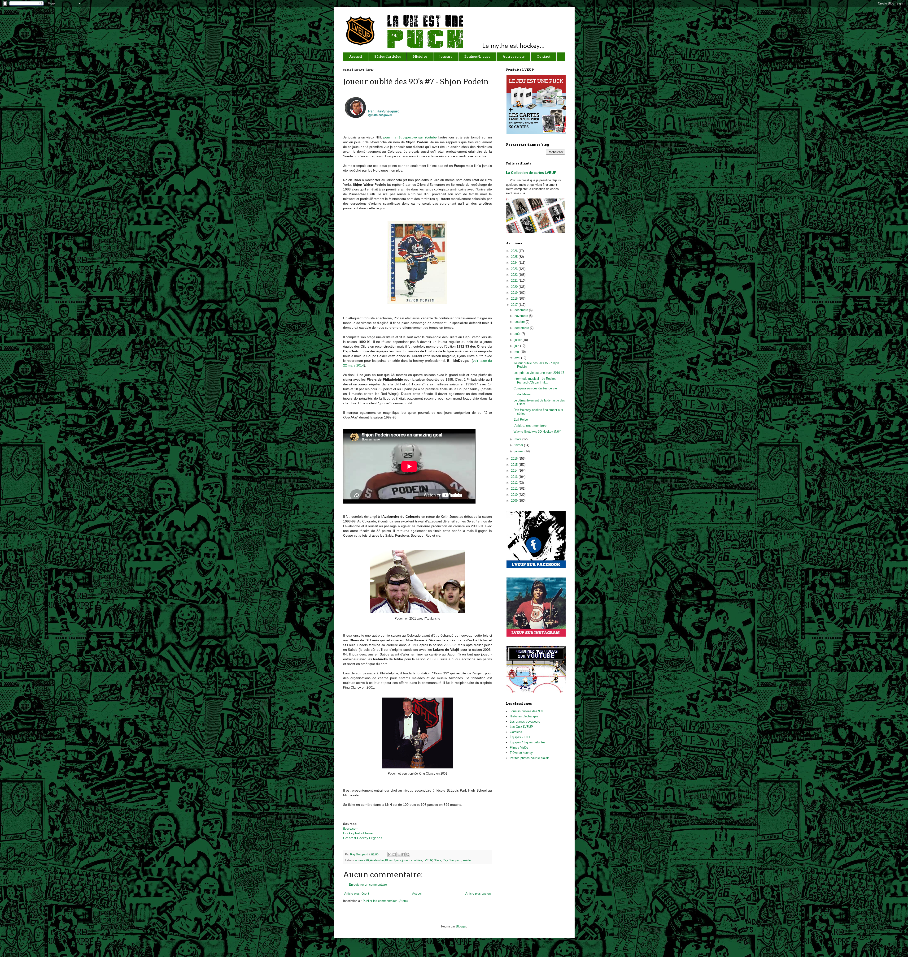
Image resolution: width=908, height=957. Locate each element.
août (518, 334)
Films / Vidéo (519, 747)
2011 (515, 488)
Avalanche (377, 860)
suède (467, 860)
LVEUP (427, 860)
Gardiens (516, 732)
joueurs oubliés (412, 860)
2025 (515, 257)
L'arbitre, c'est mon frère (530, 425)
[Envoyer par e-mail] (389, 854)
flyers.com (350, 828)
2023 (515, 269)
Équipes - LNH (520, 737)
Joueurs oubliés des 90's (527, 711)
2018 (515, 298)
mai (517, 351)
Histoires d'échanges (524, 716)
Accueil (417, 893)
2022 (515, 274)
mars (518, 439)
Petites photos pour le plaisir (529, 758)
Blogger (461, 926)
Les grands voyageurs (525, 721)
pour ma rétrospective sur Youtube (410, 137)
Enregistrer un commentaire (368, 884)
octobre (520, 321)
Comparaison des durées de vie (535, 388)
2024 (515, 262)
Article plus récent (356, 893)
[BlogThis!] (394, 854)
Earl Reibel (521, 419)
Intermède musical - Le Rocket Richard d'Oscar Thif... (535, 380)
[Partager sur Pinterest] (407, 854)
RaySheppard (359, 854)
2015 (515, 464)
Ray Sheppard (452, 860)
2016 (515, 458)
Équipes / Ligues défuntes (528, 742)
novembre (522, 316)
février (519, 445)
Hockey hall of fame (358, 833)
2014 (515, 470)
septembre (522, 328)
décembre (522, 310)
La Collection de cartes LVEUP (531, 173)
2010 (515, 494)
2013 (515, 476)
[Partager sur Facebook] (403, 854)
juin (517, 346)
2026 (515, 251)
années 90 (362, 860)
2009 (515, 500)
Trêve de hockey (521, 752)
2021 (515, 280)
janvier (519, 451)
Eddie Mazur (522, 394)
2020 (515, 287)
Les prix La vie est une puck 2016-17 (539, 373)
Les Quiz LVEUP (521, 727)
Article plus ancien (478, 893)
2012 (515, 482)
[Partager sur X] (398, 854)
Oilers (437, 860)
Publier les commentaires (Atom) (385, 901)
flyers (397, 860)
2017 (515, 304)
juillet (519, 340)
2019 (515, 292)
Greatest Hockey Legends (362, 838)
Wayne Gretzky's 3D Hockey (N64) (537, 431)
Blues (389, 860)
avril (518, 358)
